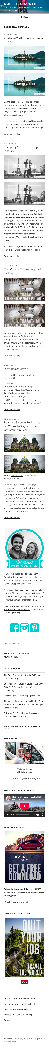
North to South (20, 4)
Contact (7, 1020)
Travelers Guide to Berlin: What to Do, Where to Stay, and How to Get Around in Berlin (24, 426)
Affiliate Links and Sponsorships (19, 1015)
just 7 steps (35, 606)
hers (6, 250)
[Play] (7, 814)
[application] (24, 805)
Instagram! (35, 778)
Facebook (26, 246)
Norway (27, 501)
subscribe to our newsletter (17, 609)
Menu (25, 17)
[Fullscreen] (41, 814)
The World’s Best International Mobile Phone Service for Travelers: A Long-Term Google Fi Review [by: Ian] (24, 704)
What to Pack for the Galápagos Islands (22, 696)
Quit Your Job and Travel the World (19, 998)
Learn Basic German (16, 368)
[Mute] (37, 814)
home (6, 593)
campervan (29, 593)
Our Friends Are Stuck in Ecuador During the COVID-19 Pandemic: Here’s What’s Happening (24, 687)
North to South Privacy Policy (17, 1009)
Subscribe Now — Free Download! (19, 1004)
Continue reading (12, 134)
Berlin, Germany (28, 336)
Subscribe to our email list (16, 889)
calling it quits (26, 488)
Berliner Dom (17, 475)
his (10, 250)
